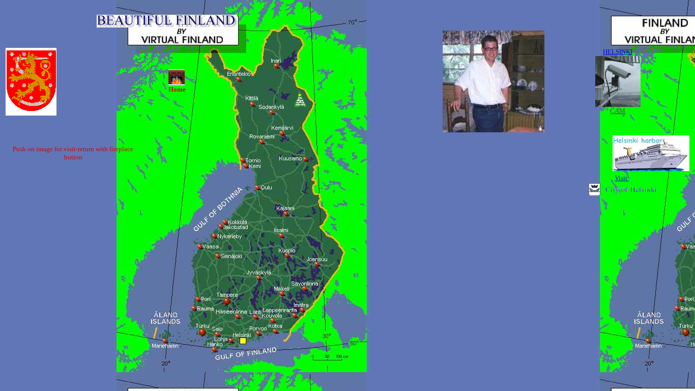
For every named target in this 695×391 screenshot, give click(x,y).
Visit (622, 178)
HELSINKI (617, 51)
